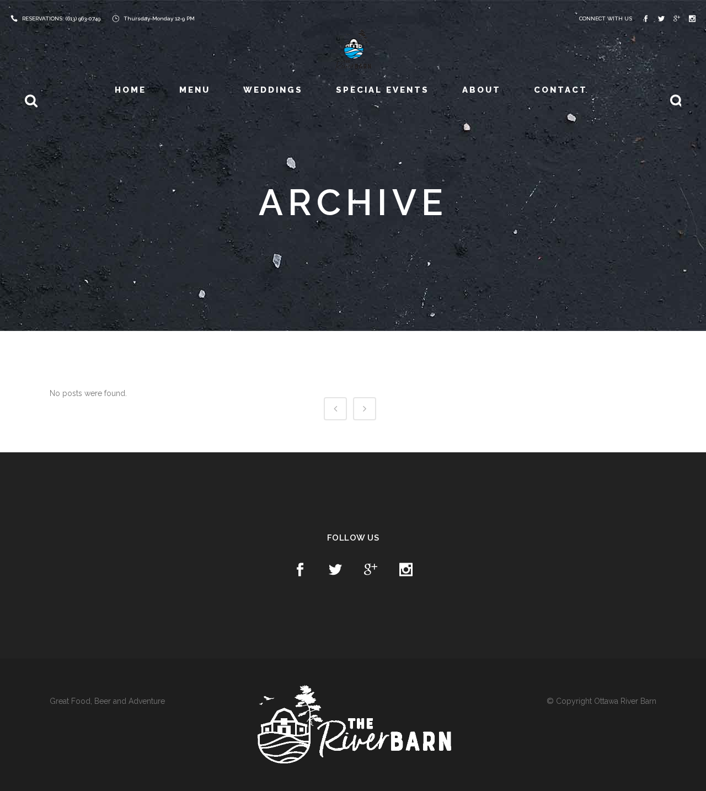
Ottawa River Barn (625, 701)
